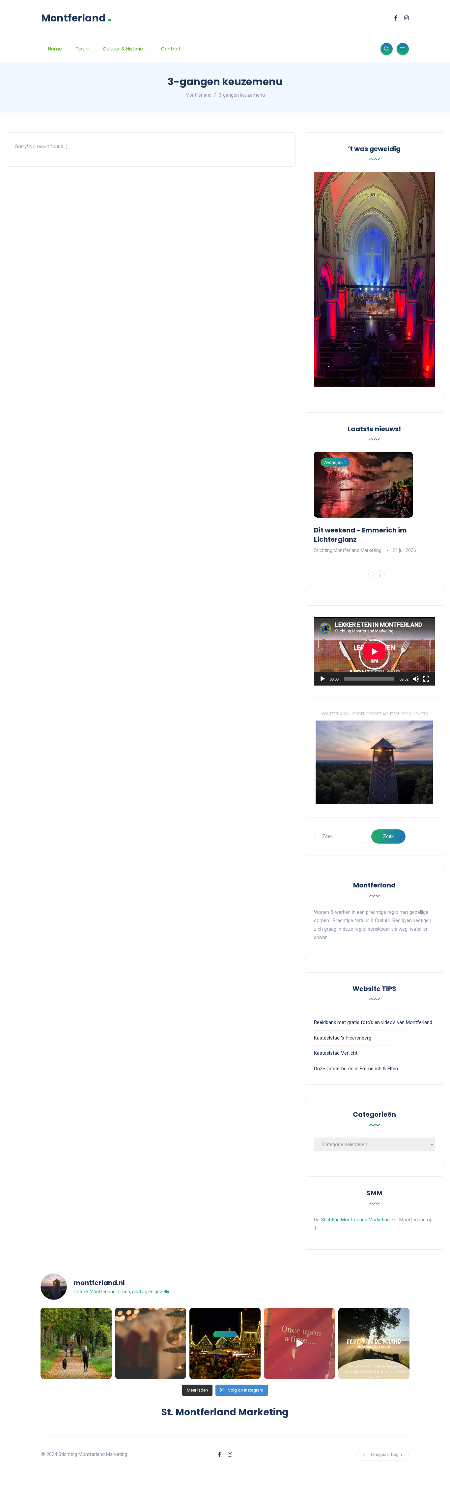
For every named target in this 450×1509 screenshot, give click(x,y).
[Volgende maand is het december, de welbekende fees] (150, 1343)
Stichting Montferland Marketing (347, 550)
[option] (374, 503)
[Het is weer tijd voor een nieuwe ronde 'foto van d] (373, 1343)
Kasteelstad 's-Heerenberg (342, 1038)
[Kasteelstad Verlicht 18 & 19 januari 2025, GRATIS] (299, 1343)
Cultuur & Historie (123, 49)
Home (55, 49)
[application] (374, 651)
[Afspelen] (322, 679)
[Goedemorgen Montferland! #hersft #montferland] (76, 1343)
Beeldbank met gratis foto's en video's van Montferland (373, 1022)
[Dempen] (415, 679)
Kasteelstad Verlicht (335, 1053)
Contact (171, 49)
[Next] (380, 575)
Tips (80, 49)
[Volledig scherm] (426, 679)
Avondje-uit (335, 462)
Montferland (76, 18)
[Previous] (369, 575)
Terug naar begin (386, 1454)
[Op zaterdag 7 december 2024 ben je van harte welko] (225, 1343)
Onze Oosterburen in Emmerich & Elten (356, 1069)
